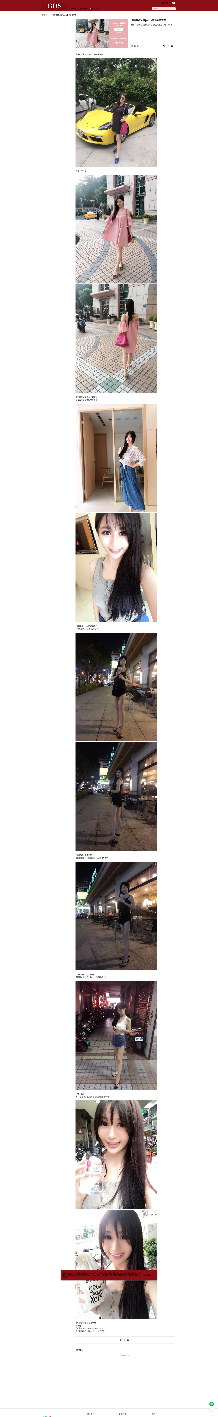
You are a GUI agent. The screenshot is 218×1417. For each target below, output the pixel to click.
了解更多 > (65, 1277)
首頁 (43, 15)
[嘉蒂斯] (54, 6)
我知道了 (148, 1275)
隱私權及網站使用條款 (83, 1275)
